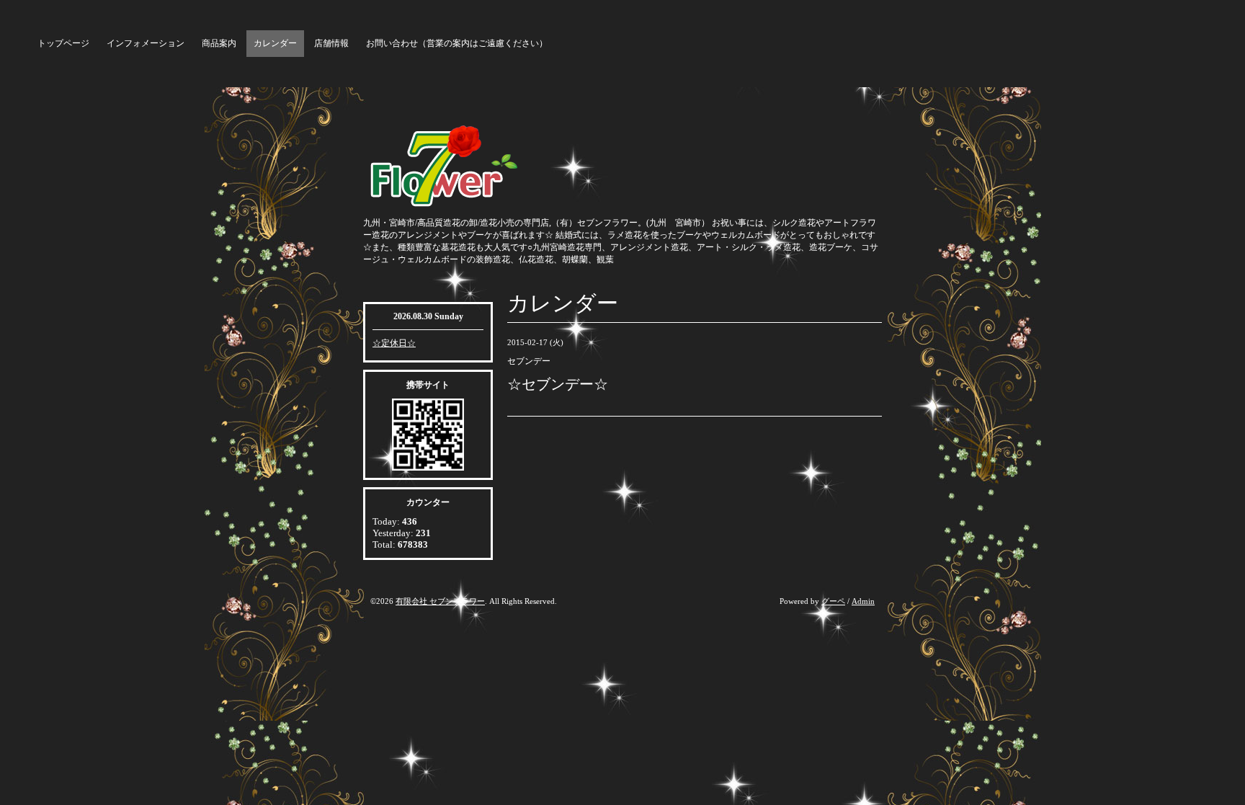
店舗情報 (331, 43)
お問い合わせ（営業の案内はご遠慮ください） (457, 43)
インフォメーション (145, 43)
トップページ (63, 43)
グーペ (833, 601)
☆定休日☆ (394, 343)
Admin (863, 601)
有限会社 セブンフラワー (440, 601)
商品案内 (219, 43)
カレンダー (275, 43)
